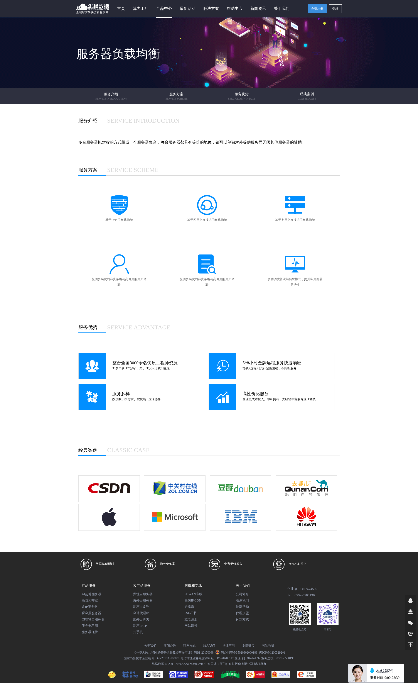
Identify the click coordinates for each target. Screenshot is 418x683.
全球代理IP (141, 613)
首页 (121, 8)
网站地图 (268, 645)
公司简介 (242, 594)
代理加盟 (242, 613)
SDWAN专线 (193, 594)
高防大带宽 (90, 600)
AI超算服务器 (91, 594)
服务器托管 (90, 632)
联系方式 (189, 645)
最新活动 (188, 8)
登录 (335, 8)
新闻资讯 (258, 8)
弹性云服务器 (143, 594)
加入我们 (209, 645)
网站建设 (190, 625)
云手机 (138, 632)
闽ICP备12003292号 (272, 652)
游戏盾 (189, 606)
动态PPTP (140, 625)
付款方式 (242, 619)
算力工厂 (140, 8)
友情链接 (248, 645)
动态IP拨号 (141, 606)
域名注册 (190, 619)
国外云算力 (141, 619)
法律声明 (228, 645)
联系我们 (242, 600)
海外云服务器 (143, 600)
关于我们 (150, 645)
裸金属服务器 (91, 613)
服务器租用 (90, 625)
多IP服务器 (90, 606)
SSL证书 (190, 613)
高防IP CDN (192, 600)
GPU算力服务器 (93, 619)
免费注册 (317, 8)
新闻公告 (170, 645)
